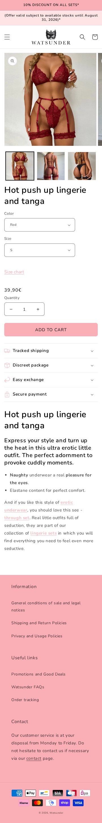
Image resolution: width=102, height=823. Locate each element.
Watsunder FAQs (27, 687)
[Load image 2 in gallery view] (51, 166)
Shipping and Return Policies (39, 623)
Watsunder (56, 812)
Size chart (14, 272)
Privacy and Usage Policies (37, 636)
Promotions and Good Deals (38, 674)
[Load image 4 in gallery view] (82, 166)
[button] (7, 37)
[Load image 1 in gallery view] (20, 166)
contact (33, 758)
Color (9, 213)
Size (8, 238)
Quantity (12, 297)
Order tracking (25, 700)
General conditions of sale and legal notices (46, 606)
